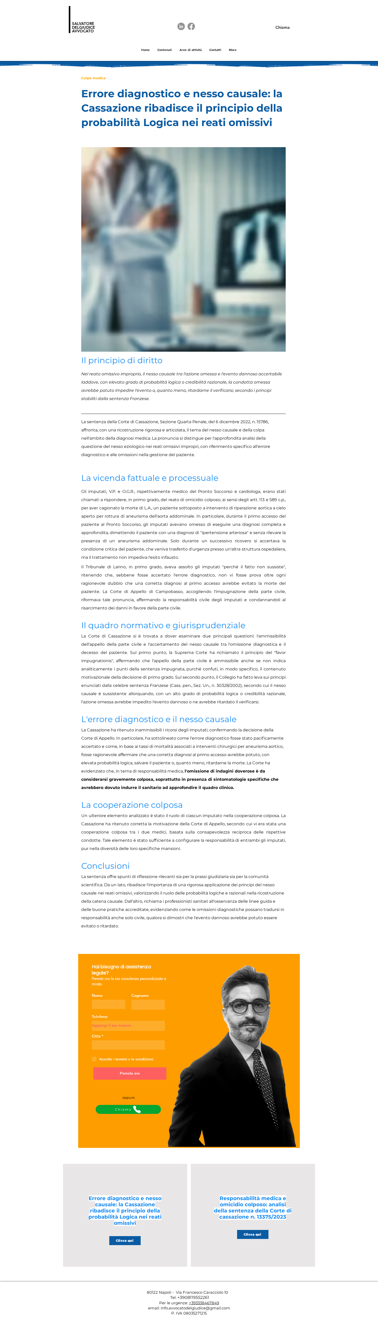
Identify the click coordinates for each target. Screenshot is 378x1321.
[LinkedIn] (181, 26)
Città (96, 1036)
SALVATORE (83, 23)
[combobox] (128, 1045)
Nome (97, 995)
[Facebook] (191, 26)
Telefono (99, 1016)
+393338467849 (204, 1302)
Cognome (140, 995)
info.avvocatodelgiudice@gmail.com (195, 1308)
